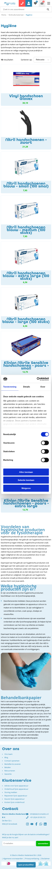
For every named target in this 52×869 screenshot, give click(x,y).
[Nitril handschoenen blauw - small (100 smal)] (26, 172)
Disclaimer (45, 858)
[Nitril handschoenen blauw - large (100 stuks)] (26, 308)
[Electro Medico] (9, 3)
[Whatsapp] (41, 825)
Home (3, 15)
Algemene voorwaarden (13, 858)
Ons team (8, 754)
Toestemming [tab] (9, 386)
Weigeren (26, 488)
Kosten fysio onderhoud (14, 802)
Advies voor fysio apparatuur (16, 785)
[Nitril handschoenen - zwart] (26, 128)
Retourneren (9, 770)
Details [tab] (26, 386)
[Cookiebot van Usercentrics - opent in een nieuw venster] (37, 379)
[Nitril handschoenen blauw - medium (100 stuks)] (26, 217)
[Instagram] (28, 825)
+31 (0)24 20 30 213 (37, 817)
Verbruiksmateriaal (16, 15)
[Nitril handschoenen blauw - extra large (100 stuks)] (26, 263)
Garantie (8, 774)
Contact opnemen (11, 760)
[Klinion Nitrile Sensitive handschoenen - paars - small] (26, 353)
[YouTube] (33, 825)
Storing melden (10, 792)
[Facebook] (37, 825)
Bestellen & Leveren (12, 764)
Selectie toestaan (26, 480)
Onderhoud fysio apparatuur (16, 789)
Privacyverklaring (32, 858)
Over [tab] (42, 386)
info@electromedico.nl (39, 814)
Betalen (7, 767)
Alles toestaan (26, 472)
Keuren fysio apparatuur (14, 799)
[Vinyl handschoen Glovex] (26, 85)
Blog (6, 757)
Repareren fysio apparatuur (15, 795)
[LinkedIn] (46, 825)
